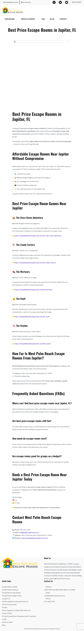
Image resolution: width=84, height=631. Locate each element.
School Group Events (9, 604)
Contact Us (6, 599)
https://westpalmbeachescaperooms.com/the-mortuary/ (34, 290)
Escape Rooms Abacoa (10, 590)
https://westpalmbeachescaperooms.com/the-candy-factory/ (35, 263)
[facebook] (54, 2)
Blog (3, 625)
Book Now (76, 2)
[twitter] (60, 2)
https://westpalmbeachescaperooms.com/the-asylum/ (33, 344)
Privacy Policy (7, 613)
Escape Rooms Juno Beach (11, 593)
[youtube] (66, 2)
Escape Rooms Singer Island (12, 596)
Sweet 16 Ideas (7, 622)
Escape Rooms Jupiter (10, 587)
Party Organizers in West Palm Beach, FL (16, 610)
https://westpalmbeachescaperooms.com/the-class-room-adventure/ (38, 236)
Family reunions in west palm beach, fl (15, 601)
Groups (4, 607)
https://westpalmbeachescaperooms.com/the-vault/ (32, 316)
